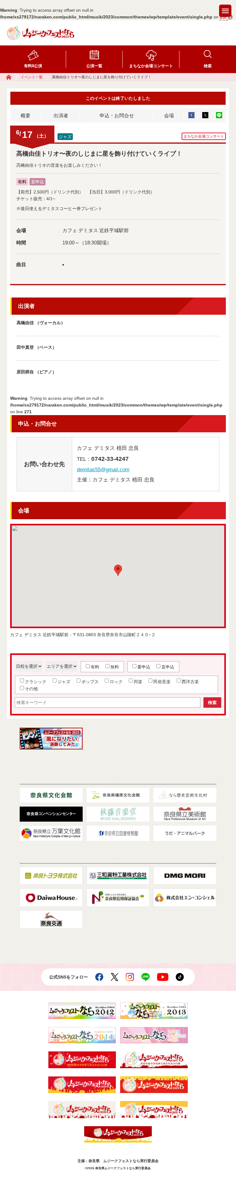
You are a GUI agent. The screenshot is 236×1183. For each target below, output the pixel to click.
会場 (169, 115)
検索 (208, 66)
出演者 (60, 115)
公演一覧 (94, 66)
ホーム (12, 77)
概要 (25, 115)
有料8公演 (33, 66)
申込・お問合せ (117, 115)
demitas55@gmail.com (103, 470)
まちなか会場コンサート (151, 66)
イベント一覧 (32, 77)
